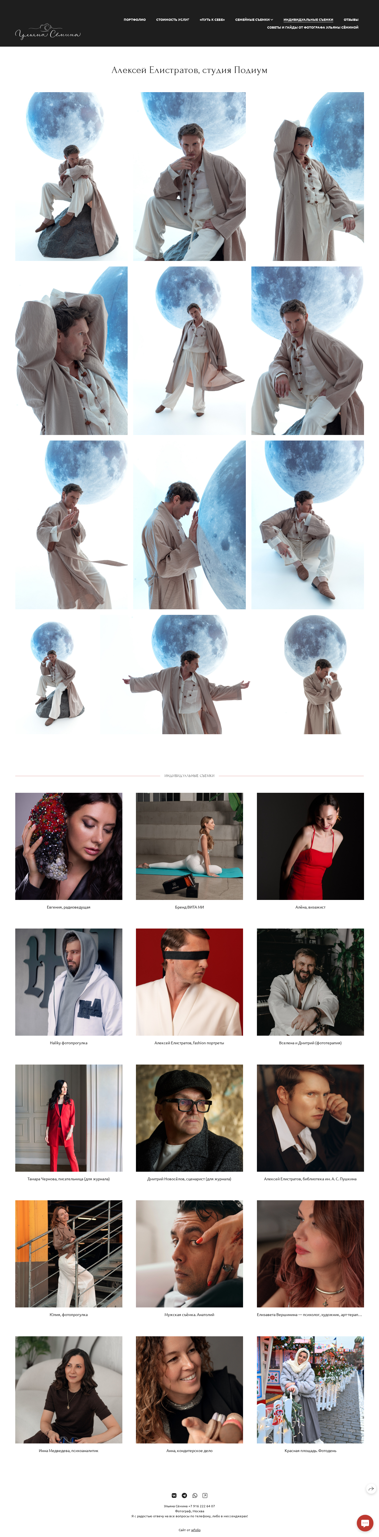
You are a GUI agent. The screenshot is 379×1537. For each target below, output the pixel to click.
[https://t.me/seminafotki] (184, 1495)
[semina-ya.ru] (47, 23)
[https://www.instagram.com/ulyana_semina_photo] (205, 1495)
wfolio (196, 1530)
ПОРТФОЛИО (135, 19)
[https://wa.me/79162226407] (195, 1495)
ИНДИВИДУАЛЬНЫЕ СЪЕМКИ (308, 19)
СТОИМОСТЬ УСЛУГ (172, 19)
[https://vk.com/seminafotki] (174, 1495)
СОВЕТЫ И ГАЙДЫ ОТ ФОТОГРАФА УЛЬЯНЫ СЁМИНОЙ (312, 27)
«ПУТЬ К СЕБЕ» (212, 19)
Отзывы (351, 19)
